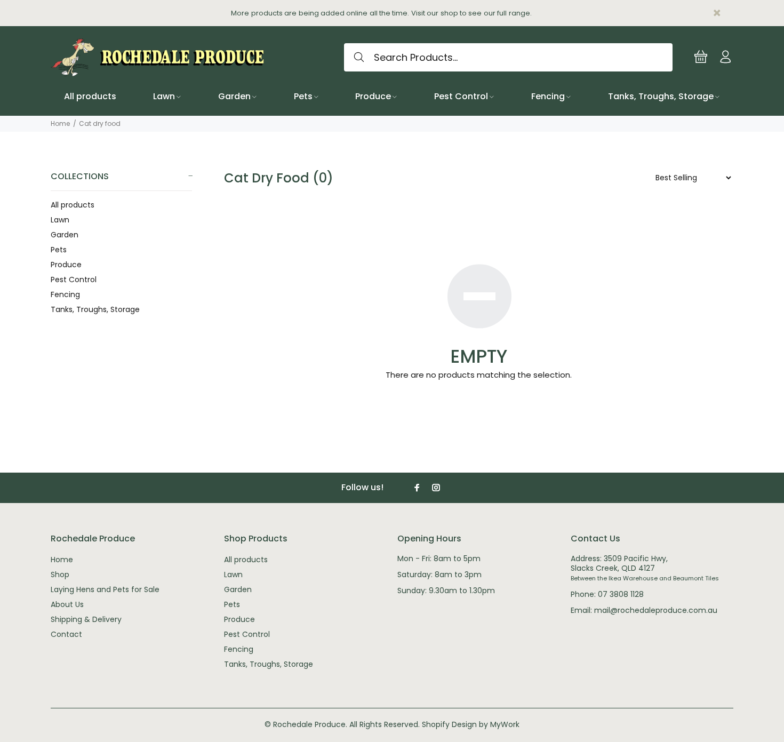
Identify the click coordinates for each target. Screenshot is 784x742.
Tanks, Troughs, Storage (95, 309)
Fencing (65, 294)
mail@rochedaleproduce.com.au (655, 610)
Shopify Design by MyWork (470, 724)
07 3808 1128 (621, 594)
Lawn (60, 219)
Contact (66, 634)
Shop (60, 574)
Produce (66, 264)
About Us (67, 604)
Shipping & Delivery (86, 619)
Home (60, 123)
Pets (59, 249)
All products (72, 205)
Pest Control (74, 279)
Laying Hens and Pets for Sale (105, 589)
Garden (64, 234)
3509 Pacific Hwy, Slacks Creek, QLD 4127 (619, 563)
